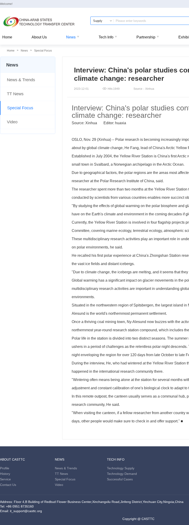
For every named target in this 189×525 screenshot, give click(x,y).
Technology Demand (122, 474)
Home (7, 37)
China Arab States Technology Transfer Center (39, 22)
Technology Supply (120, 468)
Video (12, 122)
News (71, 37)
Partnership (145, 37)
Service (5, 479)
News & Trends (21, 80)
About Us (39, 37)
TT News (15, 94)
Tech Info (106, 37)
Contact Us (8, 485)
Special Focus (43, 50)
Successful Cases (120, 479)
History (5, 474)
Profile (4, 468)
